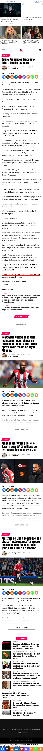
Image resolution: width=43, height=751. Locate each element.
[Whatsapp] (32, 77)
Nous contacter (22, 732)
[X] (8, 77)
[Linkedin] (16, 77)
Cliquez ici (6, 284)
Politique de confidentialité (32, 730)
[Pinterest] (20, 77)
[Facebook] (4, 77)
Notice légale (6, 730)
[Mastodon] (24, 77)
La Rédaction (14, 68)
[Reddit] (12, 77)
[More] (36, 77)
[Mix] (28, 77)
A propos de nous (17, 730)
